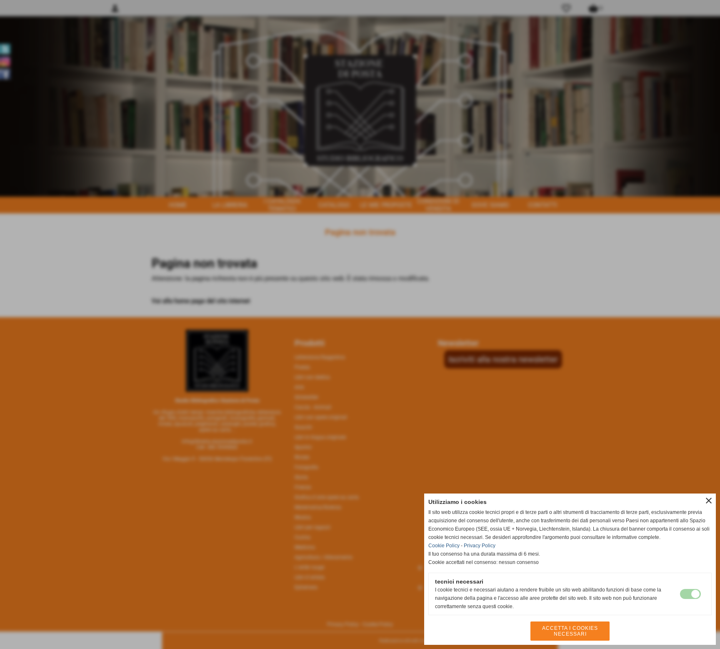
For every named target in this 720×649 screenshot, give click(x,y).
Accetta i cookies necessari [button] (570, 631)
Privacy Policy (479, 546)
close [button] (709, 501)
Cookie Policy (444, 546)
